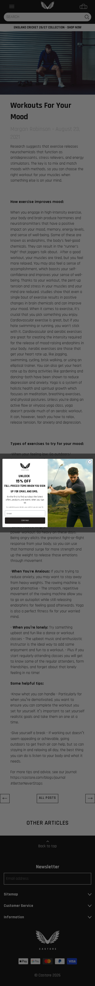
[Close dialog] (90, 462)
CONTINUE (25, 520)
